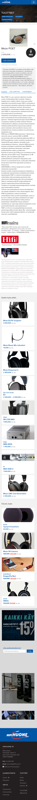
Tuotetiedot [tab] (27, 92)
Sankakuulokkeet (7, 19)
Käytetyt (22, 786)
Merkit (22, 780)
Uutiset (5, 778)
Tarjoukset (6, 780)
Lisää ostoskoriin (8, 61)
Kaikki (22, 778)
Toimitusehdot (7, 792)
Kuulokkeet (19, 16)
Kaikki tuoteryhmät (7, 16)
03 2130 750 (10, 761)
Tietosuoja (6, 795)
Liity (30, 651)
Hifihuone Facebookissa (11, 767)
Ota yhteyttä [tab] (15, 92)
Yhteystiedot (7, 789)
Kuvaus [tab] (4, 92)
